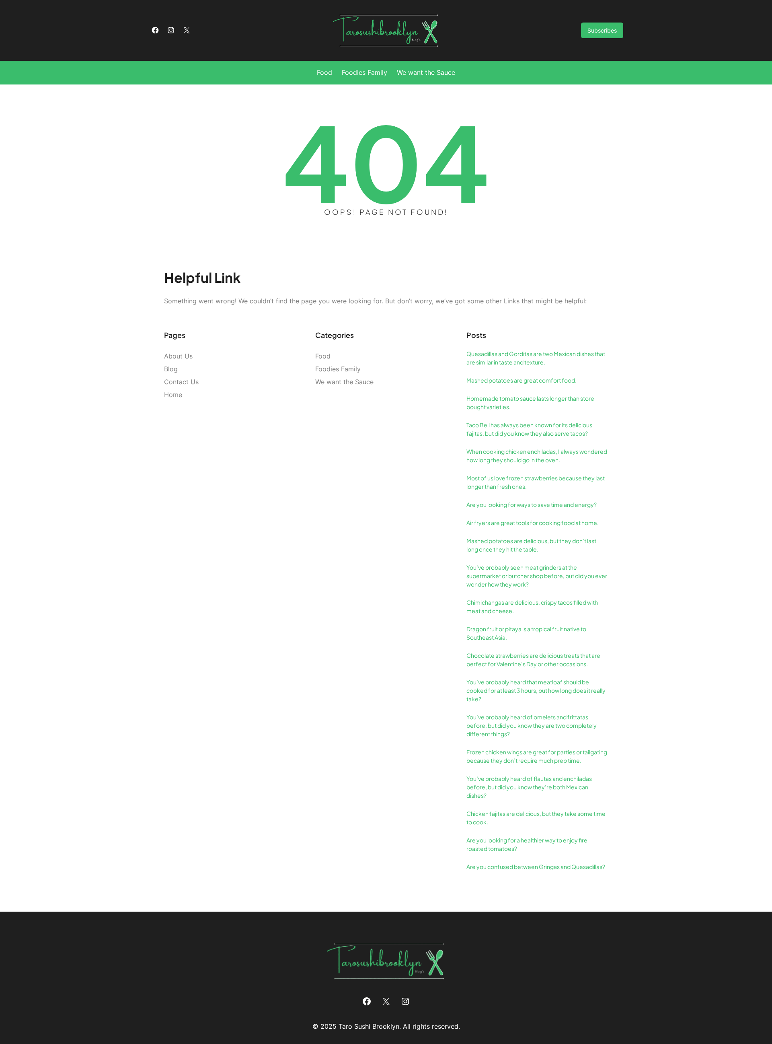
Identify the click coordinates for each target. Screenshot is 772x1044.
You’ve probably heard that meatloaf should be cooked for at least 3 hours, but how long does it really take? (536, 690)
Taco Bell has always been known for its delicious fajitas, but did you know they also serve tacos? (529, 429)
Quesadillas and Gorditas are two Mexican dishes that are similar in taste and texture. (535, 358)
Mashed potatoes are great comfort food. (521, 380)
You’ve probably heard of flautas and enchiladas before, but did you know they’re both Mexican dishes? (529, 787)
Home (173, 395)
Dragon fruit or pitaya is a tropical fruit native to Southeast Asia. (526, 633)
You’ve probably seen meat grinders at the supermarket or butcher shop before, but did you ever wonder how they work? (536, 576)
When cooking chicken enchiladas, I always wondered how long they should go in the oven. (536, 455)
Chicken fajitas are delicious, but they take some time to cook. (536, 818)
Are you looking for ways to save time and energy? (531, 504)
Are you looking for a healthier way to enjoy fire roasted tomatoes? (526, 844)
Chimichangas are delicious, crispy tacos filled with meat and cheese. (532, 606)
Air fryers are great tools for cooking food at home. (532, 522)
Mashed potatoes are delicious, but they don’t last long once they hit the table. (531, 545)
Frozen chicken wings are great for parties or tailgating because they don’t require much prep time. (536, 756)
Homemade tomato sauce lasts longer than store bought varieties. (530, 402)
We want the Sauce (344, 382)
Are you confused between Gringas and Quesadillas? (535, 866)
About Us (178, 356)
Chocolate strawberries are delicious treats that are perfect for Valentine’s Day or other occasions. (533, 659)
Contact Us (181, 382)
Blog (171, 369)
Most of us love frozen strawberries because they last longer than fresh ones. (535, 482)
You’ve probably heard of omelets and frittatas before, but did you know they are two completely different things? (531, 725)
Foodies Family (338, 369)
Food (323, 356)
